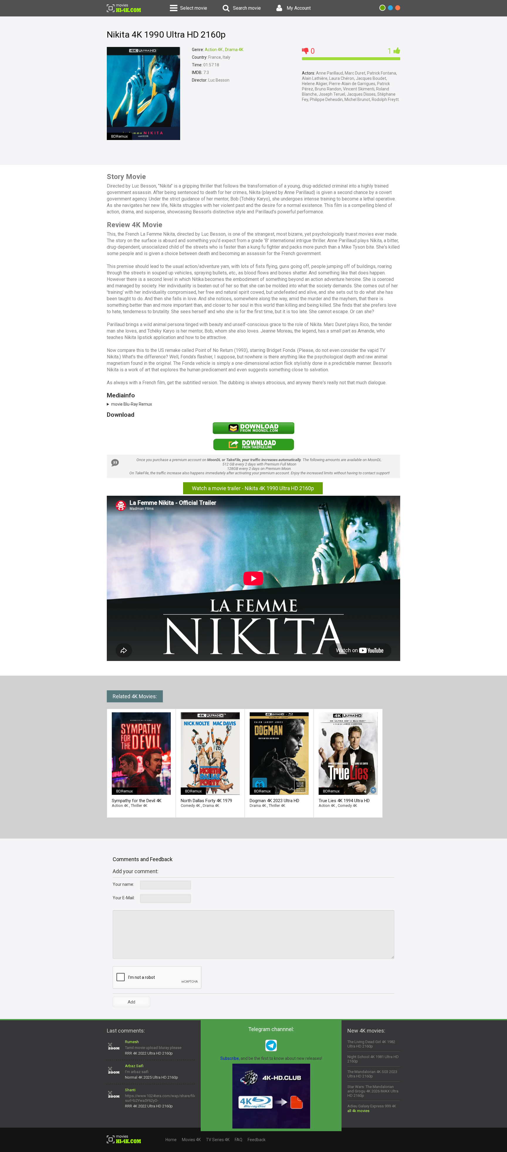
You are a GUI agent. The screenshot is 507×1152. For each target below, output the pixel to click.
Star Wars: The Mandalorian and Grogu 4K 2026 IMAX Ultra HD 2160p (372, 1091)
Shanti (130, 1090)
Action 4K (213, 49)
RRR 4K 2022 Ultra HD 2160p (149, 1053)
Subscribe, (230, 1058)
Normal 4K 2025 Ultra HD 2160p (151, 1077)
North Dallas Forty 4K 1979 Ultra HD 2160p (206, 800)
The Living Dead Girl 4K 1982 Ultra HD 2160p (371, 1044)
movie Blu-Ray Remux (131, 404)
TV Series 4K (217, 1139)
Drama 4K (234, 49)
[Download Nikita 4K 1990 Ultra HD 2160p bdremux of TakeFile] (253, 449)
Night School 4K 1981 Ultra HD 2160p (373, 1059)
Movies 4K (191, 1139)
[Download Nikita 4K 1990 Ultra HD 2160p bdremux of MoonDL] (253, 432)
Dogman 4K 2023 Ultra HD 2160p (274, 800)
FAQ (238, 1139)
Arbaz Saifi (134, 1066)
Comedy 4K (190, 805)
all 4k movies (358, 1111)
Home (171, 1139)
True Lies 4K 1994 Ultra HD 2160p (344, 800)
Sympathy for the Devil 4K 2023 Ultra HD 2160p (136, 800)
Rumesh (132, 1042)
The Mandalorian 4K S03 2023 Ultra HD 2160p (372, 1074)
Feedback (257, 1139)
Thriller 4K (139, 805)
